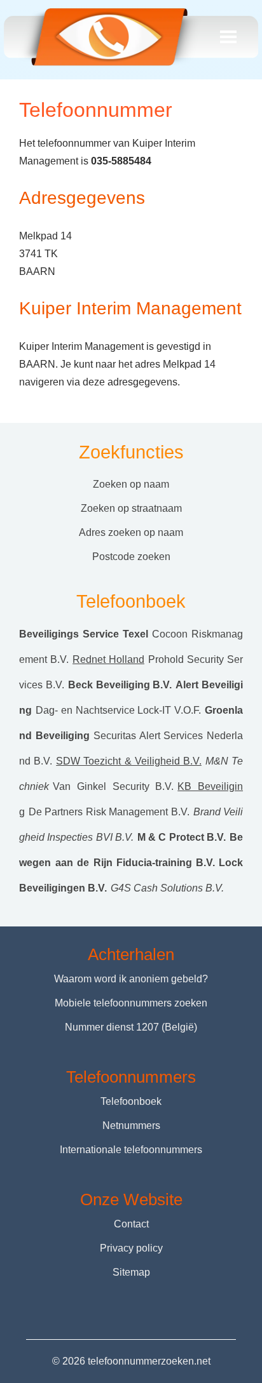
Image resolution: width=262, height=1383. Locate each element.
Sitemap (131, 1272)
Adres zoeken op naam (131, 532)
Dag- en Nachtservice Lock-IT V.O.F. (118, 710)
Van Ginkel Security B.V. (113, 786)
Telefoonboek (131, 1101)
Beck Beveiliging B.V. (120, 684)
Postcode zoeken (131, 556)
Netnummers (131, 1125)
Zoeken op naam (131, 484)
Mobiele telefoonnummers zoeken (131, 1003)
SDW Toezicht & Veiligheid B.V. (129, 761)
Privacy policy (131, 1248)
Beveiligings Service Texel (83, 634)
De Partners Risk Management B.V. (109, 811)
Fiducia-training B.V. (166, 862)
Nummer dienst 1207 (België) (131, 1027)
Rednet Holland (108, 659)
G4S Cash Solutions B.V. (167, 888)
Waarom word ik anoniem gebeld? (131, 978)
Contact (131, 1224)
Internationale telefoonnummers (131, 1149)
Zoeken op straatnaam (131, 508)
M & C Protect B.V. (181, 837)
